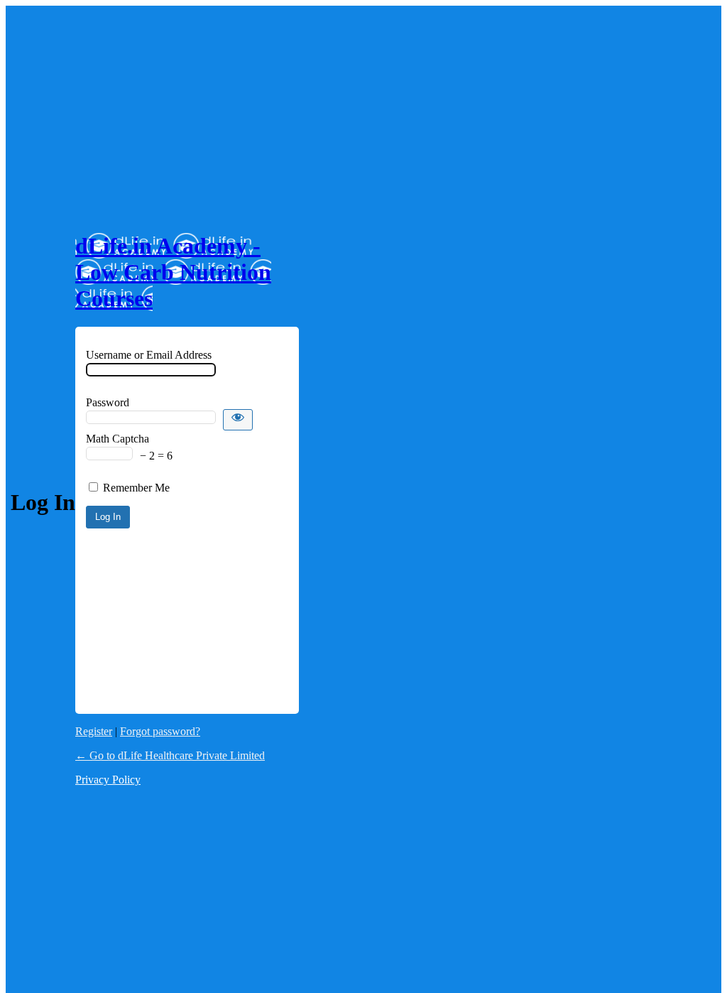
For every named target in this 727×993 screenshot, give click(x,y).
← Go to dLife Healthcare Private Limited (170, 755)
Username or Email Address (149, 355)
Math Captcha (117, 439)
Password (107, 402)
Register (93, 731)
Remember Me (136, 488)
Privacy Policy (108, 780)
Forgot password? (160, 731)
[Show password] (238, 419)
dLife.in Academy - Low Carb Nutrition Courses (173, 272)
